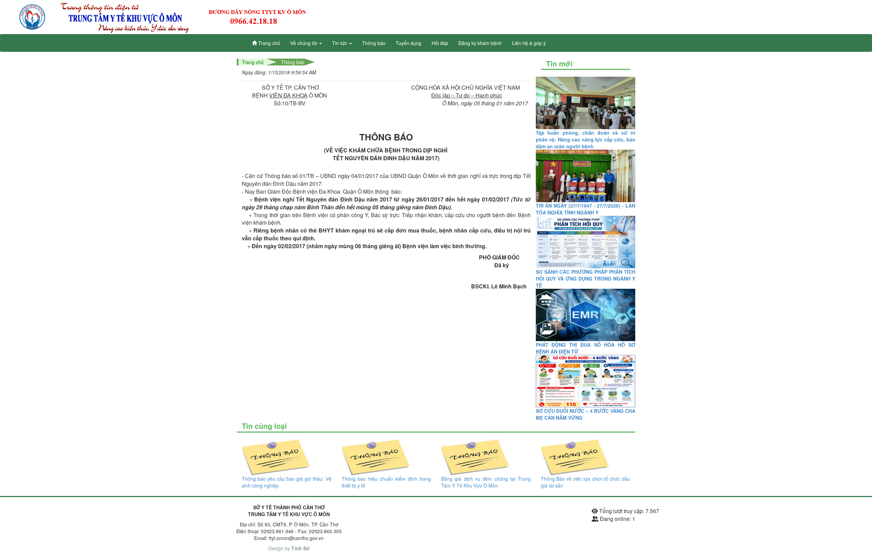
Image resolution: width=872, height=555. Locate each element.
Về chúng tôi (304, 43)
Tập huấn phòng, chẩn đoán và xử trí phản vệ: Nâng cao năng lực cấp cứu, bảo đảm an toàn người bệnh (586, 139)
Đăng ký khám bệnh (480, 43)
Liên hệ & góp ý (529, 43)
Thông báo (374, 43)
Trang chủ (268, 43)
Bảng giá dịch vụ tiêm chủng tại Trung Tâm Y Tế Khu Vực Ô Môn (486, 482)
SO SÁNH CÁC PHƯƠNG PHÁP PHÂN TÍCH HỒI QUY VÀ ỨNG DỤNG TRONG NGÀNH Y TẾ (586, 278)
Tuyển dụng (408, 43)
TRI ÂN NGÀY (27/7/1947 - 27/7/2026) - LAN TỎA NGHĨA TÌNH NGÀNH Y (586, 209)
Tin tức (340, 43)
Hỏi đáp (440, 43)
